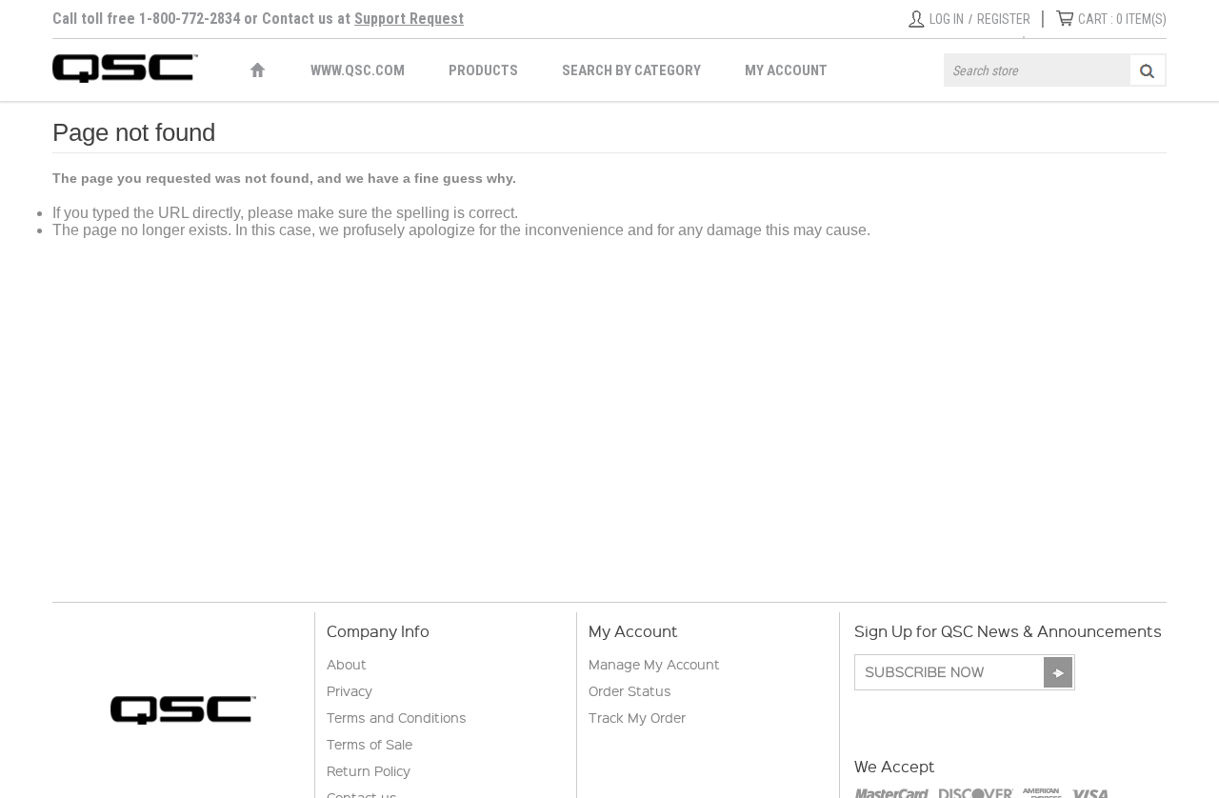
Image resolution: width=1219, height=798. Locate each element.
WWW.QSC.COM (357, 70)
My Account (786, 70)
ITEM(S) (1122, 19)
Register (1003, 19)
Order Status (630, 690)
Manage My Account (654, 663)
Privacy (349, 690)
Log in (946, 19)
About (347, 663)
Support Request (409, 19)
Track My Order (637, 717)
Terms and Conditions (397, 717)
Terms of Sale (369, 743)
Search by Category (631, 70)
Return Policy (368, 770)
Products (483, 70)
